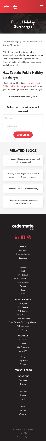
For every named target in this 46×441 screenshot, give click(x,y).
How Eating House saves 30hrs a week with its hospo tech (23, 160)
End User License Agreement (23, 436)
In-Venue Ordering (23, 318)
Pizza (23, 290)
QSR (23, 271)
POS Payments (23, 315)
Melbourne (23, 380)
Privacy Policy (23, 433)
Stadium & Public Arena (23, 278)
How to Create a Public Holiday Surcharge (23, 84)
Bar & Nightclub (23, 282)
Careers (23, 343)
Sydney (23, 384)
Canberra (23, 402)
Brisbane (23, 387)
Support (23, 364)
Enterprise (23, 258)
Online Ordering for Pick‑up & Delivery (23, 322)
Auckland (23, 410)
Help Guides (23, 360)
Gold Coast (23, 391)
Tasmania (23, 406)
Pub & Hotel (23, 275)
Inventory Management (23, 329)
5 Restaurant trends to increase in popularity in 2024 (23, 202)
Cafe (23, 293)
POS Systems (23, 303)
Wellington (23, 414)
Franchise (23, 267)
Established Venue (23, 254)
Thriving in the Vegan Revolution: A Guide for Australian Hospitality (23, 175)
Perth (23, 399)
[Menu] (41, 7)
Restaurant (23, 263)
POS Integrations (23, 326)
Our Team (23, 339)
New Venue (23, 250)
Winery (23, 286)
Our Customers (23, 347)
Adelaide (23, 395)
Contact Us (23, 351)
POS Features (23, 307)
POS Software (23, 311)
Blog (23, 356)
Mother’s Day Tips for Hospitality (23, 188)
